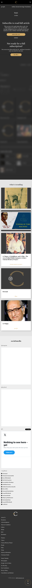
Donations (3, 520)
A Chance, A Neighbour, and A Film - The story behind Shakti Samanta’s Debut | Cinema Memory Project (15, 258)
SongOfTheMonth (7, 493)
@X (2, 429)
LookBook (5, 504)
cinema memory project (16, 264)
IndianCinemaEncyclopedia (9, 486)
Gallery (3, 527)
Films (2, 547)
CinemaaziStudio (6, 495)
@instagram (4, 345)
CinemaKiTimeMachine (8, 491)
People (2, 545)
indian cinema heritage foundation (21, 7)
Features (3, 537)
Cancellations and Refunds (7, 573)
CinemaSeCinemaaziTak (8, 475)
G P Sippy (5, 323)
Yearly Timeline (4, 558)
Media (2, 529)
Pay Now (16, 54)
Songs (2, 550)
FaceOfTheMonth (7, 477)
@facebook (4, 387)
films (16, 296)
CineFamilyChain (6, 499)
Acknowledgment (5, 522)
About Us (3, 517)
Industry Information (6, 552)
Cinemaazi (5, 473)
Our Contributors (5, 568)
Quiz (2, 532)
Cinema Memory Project (7, 542)
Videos (2, 540)
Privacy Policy (4, 570)
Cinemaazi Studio (5, 555)
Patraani (5, 291)
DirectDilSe (5, 488)
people (3, 7)
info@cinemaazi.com (20, 578)
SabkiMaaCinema (7, 484)
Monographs (4, 560)
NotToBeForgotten (7, 480)
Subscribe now (16, 34)
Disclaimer (3, 534)
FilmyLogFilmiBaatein (8, 497)
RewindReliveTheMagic (8, 482)
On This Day (4, 565)
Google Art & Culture (6, 563)
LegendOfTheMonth (7, 502)
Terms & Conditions (5, 524)
